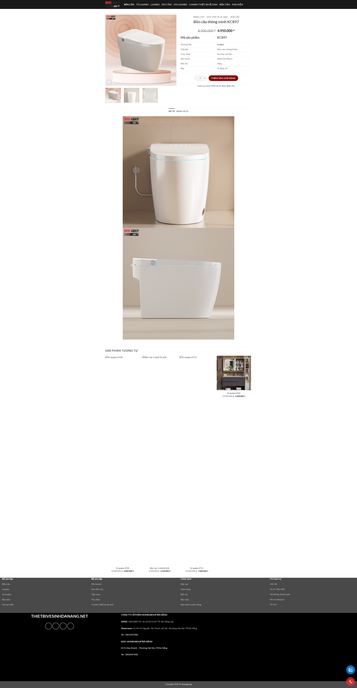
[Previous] (110, 50)
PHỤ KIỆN (237, 4)
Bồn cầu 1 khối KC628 (159, 568)
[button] (109, 82)
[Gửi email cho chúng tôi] (70, 626)
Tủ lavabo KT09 (122, 568)
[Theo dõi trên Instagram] (55, 626)
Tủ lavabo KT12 (196, 568)
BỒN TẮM (224, 4)
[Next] (171, 50)
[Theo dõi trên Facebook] (48, 626)
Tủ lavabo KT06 (233, 393)
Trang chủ (198, 17)
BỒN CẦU (129, 4)
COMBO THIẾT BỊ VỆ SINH (203, 4)
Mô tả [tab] (172, 111)
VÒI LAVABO (180, 4)
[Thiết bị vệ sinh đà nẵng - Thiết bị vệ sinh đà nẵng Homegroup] (112, 4)
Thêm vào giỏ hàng (223, 78)
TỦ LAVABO (142, 4)
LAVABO (155, 4)
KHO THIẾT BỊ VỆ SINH (217, 17)
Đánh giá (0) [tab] (182, 111)
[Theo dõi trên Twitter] (63, 626)
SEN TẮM (167, 4)
